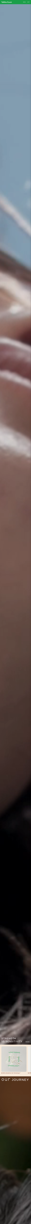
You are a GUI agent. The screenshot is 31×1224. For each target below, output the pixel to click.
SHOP (28, 1041)
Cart (28, 2)
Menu (24, 2)
